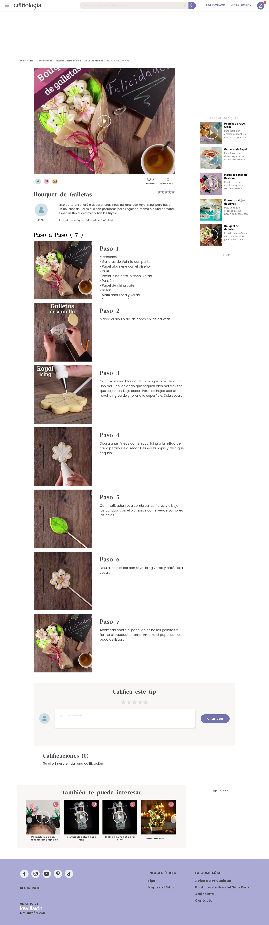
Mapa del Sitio (161, 887)
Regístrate (30, 888)
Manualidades (44, 60)
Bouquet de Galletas (118, 60)
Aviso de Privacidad (213, 880)
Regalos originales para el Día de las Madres (79, 60)
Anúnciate (204, 894)
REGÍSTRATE (215, 5)
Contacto (203, 900)
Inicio (23, 60)
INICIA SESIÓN (241, 5)
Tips (31, 60)
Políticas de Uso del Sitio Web (222, 887)
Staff (41, 219)
